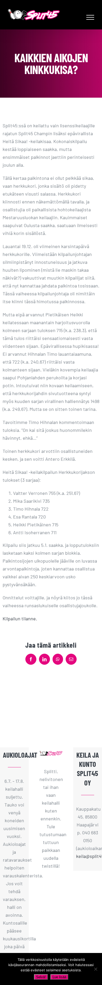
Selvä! (41, 977)
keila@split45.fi (87, 856)
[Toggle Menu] (90, 17)
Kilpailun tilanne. (20, 618)
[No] (95, 969)
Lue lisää (59, 977)
